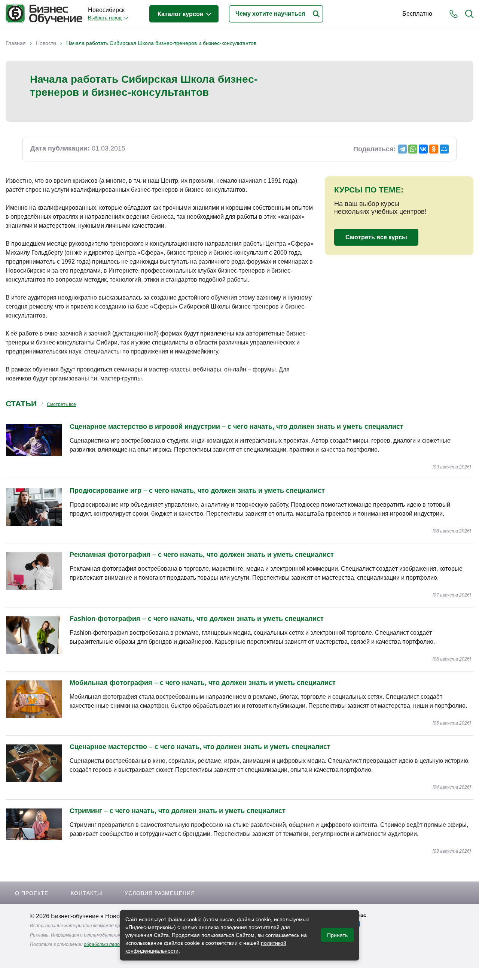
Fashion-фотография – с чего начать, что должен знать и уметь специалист (197, 618)
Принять (337, 935)
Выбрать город (105, 18)
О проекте (31, 893)
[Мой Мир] (444, 149)
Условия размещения (160, 893)
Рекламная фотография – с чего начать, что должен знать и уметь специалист (202, 554)
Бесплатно (417, 13)
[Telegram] (402, 149)
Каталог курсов (181, 14)
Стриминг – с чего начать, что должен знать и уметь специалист (178, 810)
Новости (46, 43)
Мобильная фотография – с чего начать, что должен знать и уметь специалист (203, 682)
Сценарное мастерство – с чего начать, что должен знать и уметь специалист (200, 746)
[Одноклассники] (433, 149)
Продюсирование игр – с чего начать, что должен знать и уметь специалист (197, 490)
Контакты (86, 893)
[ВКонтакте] (423, 149)
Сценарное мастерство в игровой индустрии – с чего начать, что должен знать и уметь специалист (236, 426)
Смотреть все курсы (376, 237)
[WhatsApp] (412, 149)
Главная (16, 43)
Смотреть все (61, 404)
